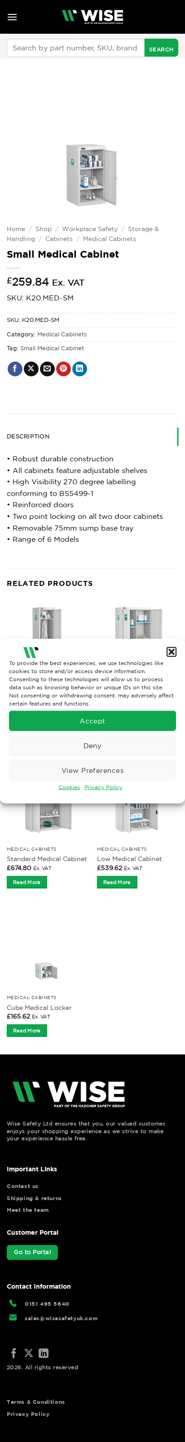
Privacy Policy (103, 787)
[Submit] (161, 48)
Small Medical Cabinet (52, 348)
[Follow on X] (29, 1354)
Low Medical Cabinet (129, 858)
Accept (92, 720)
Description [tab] (28, 436)
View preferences (92, 770)
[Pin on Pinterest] (63, 369)
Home (16, 228)
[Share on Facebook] (15, 369)
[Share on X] (31, 369)
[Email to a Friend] (47, 369)
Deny (93, 745)
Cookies (69, 787)
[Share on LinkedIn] (79, 369)
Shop (43, 228)
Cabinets (59, 238)
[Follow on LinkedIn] (43, 1354)
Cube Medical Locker (39, 1007)
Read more (27, 882)
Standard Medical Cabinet (47, 858)
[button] (171, 651)
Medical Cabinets (109, 238)
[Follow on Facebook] (14, 1354)
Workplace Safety (90, 228)
